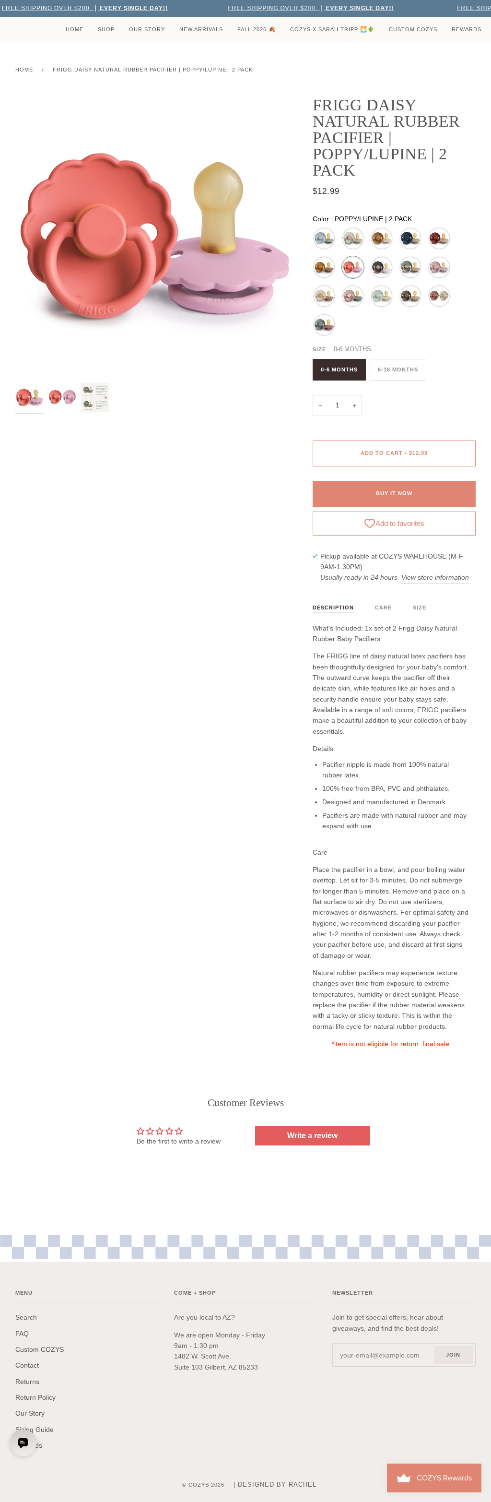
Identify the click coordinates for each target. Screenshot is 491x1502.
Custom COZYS (39, 1349)
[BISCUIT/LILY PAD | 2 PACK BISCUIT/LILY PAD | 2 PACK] (352, 296)
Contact (27, 1365)
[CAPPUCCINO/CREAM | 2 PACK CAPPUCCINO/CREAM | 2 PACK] (381, 238)
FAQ (22, 1333)
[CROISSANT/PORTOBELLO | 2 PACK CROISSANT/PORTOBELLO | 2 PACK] (410, 296)
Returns (27, 1381)
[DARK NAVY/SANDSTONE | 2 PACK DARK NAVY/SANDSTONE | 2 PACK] (410, 238)
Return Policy (35, 1397)
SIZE (419, 607)
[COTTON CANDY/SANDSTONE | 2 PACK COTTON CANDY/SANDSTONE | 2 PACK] (352, 238)
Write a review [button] (312, 1136)
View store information (435, 577)
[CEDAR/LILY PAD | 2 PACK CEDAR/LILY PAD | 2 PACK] (324, 324)
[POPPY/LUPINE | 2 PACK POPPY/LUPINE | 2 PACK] (352, 267)
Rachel (302, 1484)
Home (24, 69)
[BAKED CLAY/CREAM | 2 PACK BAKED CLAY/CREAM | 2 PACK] (439, 238)
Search (26, 1317)
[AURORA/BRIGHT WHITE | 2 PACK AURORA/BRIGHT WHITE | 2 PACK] (381, 267)
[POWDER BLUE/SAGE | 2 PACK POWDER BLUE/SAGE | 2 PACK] (324, 238)
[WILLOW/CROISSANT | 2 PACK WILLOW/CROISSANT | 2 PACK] (410, 267)
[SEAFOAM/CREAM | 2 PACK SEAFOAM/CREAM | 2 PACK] (381, 296)
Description (333, 607)
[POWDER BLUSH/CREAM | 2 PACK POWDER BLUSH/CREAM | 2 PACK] (439, 296)
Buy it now (394, 493)
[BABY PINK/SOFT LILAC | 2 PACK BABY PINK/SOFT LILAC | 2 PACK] (439, 267)
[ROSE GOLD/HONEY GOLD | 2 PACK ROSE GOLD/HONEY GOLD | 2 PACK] (324, 267)
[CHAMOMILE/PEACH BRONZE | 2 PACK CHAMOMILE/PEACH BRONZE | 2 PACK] (324, 296)
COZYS (198, 1485)
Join (453, 1355)
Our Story (30, 1413)
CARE (383, 607)
